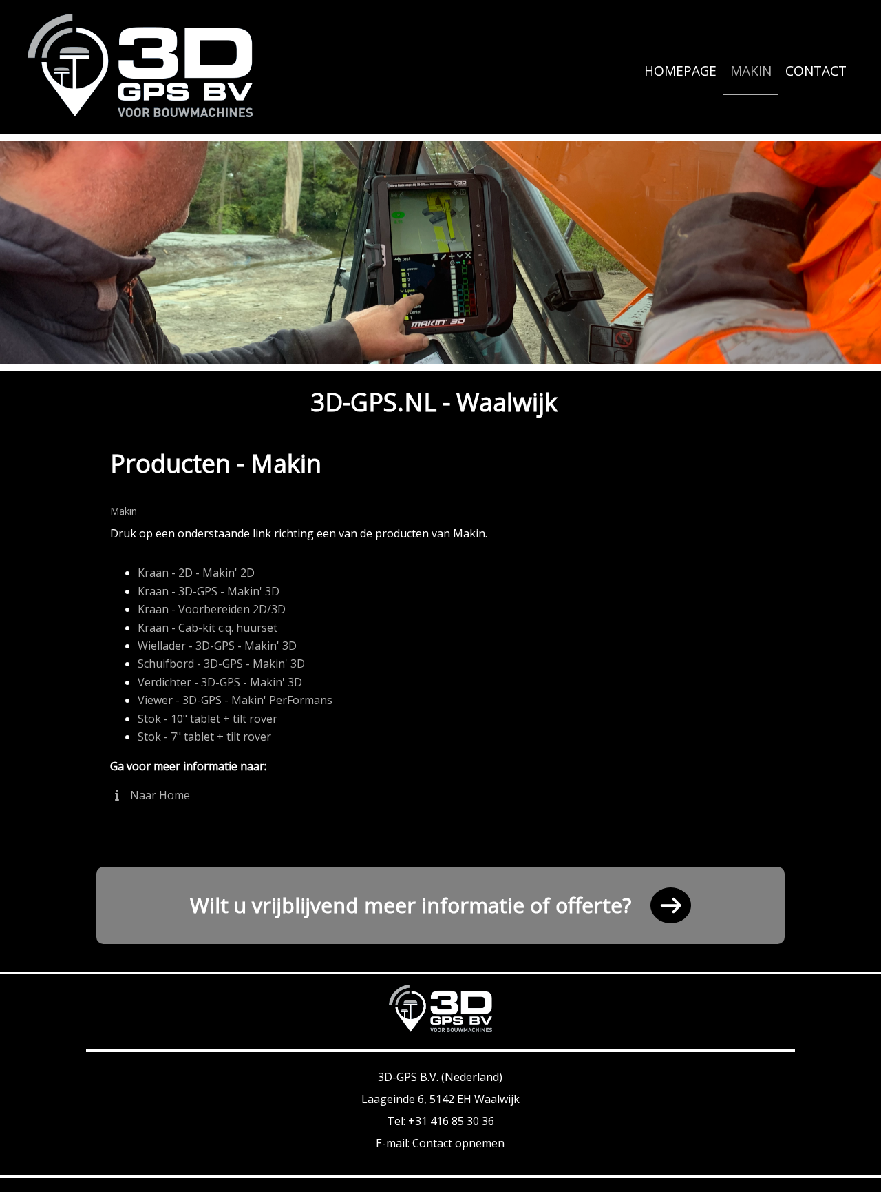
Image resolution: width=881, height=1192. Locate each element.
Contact (816, 71)
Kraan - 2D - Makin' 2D (196, 572)
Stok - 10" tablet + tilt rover (207, 718)
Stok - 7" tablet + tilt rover (204, 736)
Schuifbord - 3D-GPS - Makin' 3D (221, 663)
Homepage (680, 71)
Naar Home (158, 795)
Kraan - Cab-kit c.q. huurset (207, 627)
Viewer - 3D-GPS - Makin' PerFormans (235, 700)
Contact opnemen (458, 1143)
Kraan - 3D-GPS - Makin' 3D (208, 591)
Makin (751, 71)
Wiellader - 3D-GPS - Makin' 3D (217, 645)
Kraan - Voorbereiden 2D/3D (212, 609)
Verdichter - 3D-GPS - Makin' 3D (220, 682)
